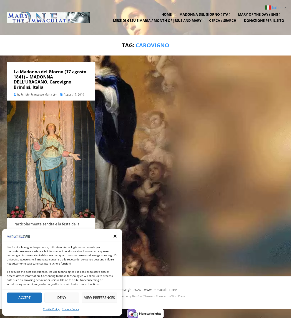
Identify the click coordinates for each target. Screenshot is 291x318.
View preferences (99, 297)
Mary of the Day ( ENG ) (259, 14)
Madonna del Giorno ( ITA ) (204, 14)
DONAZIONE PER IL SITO (264, 20)
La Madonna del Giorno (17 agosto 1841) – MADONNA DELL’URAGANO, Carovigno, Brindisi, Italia (50, 79)
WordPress (178, 296)
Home (166, 14)
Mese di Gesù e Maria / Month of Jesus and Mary (157, 20)
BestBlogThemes (143, 296)
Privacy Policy (70, 309)
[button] (115, 236)
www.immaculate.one (160, 290)
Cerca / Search (222, 20)
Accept (24, 297)
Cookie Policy (51, 309)
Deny (61, 297)
